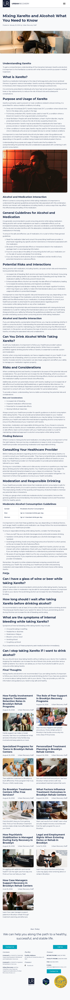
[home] (16, 3)
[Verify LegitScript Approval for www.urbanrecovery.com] (46, 981)
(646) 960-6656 (57, 958)
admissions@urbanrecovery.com (56, 966)
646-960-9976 (52, 962)
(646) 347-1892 (56, 955)
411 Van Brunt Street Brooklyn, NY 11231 (34, 957)
